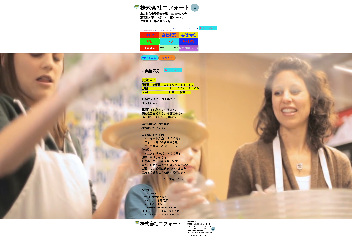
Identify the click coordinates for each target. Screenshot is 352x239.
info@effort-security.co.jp (198, 235)
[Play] (201, 28)
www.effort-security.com (162, 207)
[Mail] (195, 8)
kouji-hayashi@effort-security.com (201, 232)
